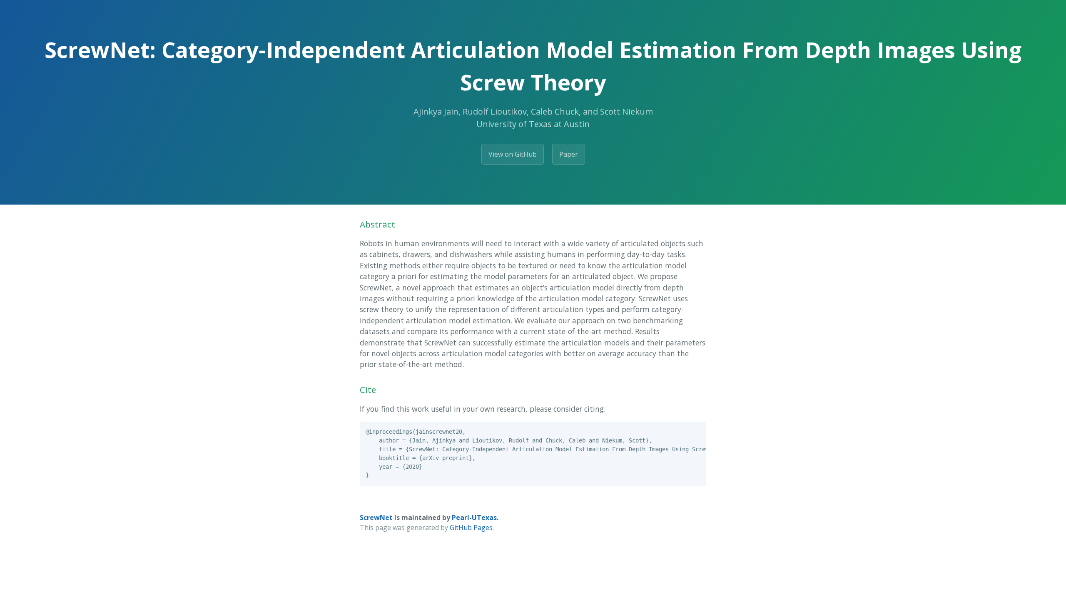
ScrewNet (376, 517)
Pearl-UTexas (474, 517)
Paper (568, 154)
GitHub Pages (471, 527)
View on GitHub (512, 154)
